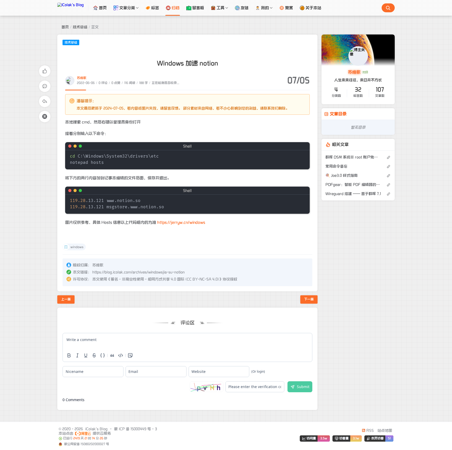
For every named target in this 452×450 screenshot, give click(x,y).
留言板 (198, 7)
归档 (175, 7)
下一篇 (309, 299)
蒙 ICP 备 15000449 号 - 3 (135, 429)
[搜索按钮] (388, 7)
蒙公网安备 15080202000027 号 (86, 444)
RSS (369, 430)
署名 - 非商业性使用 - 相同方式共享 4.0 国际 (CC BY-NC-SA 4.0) (165, 279)
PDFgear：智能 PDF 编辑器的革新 (353, 184)
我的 (265, 7)
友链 (244, 7)
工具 (220, 7)
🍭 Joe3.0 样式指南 (341, 175)
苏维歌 (81, 78)
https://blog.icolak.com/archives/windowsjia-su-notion (138, 272)
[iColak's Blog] (72, 8)
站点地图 (384, 430)
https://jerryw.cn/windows (181, 222)
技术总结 (80, 27)
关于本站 (313, 7)
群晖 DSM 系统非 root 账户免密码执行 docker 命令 (353, 157)
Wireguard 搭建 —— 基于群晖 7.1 (353, 194)
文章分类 (127, 7)
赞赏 (289, 7)
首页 (103, 7)
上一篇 (66, 299)
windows (76, 247)
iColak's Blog (96, 429)
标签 (155, 7)
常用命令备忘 (336, 166)
